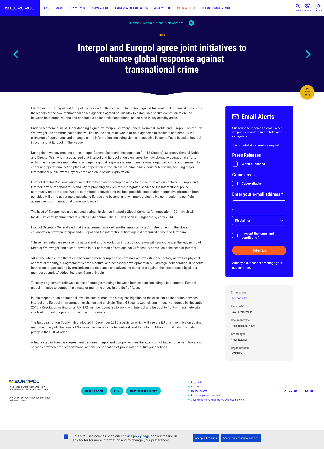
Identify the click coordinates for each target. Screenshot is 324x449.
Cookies (195, 386)
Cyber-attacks (252, 183)
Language (318, 11)
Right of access (199, 391)
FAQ (116, 390)
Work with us (162, 8)
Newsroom (175, 23)
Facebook (301, 391)
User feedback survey (143, 390)
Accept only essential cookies (240, 438)
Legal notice (197, 382)
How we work (77, 8)
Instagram (290, 391)
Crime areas (100, 8)
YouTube (312, 391)
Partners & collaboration (130, 8)
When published (253, 164)
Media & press (186, 8)
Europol (20, 8)
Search (298, 11)
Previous (16, 54)
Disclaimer (242, 220)
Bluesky (306, 391)
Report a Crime (94, 390)
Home (134, 23)
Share (191, 23)
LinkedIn (295, 391)
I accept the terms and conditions (258, 235)
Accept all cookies (206, 438)
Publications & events (215, 8)
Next (308, 54)
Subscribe (259, 250)
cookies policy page (135, 436)
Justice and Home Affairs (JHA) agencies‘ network (217, 399)
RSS (285, 391)
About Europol (53, 8)
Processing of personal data (206, 395)
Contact (307, 11)
